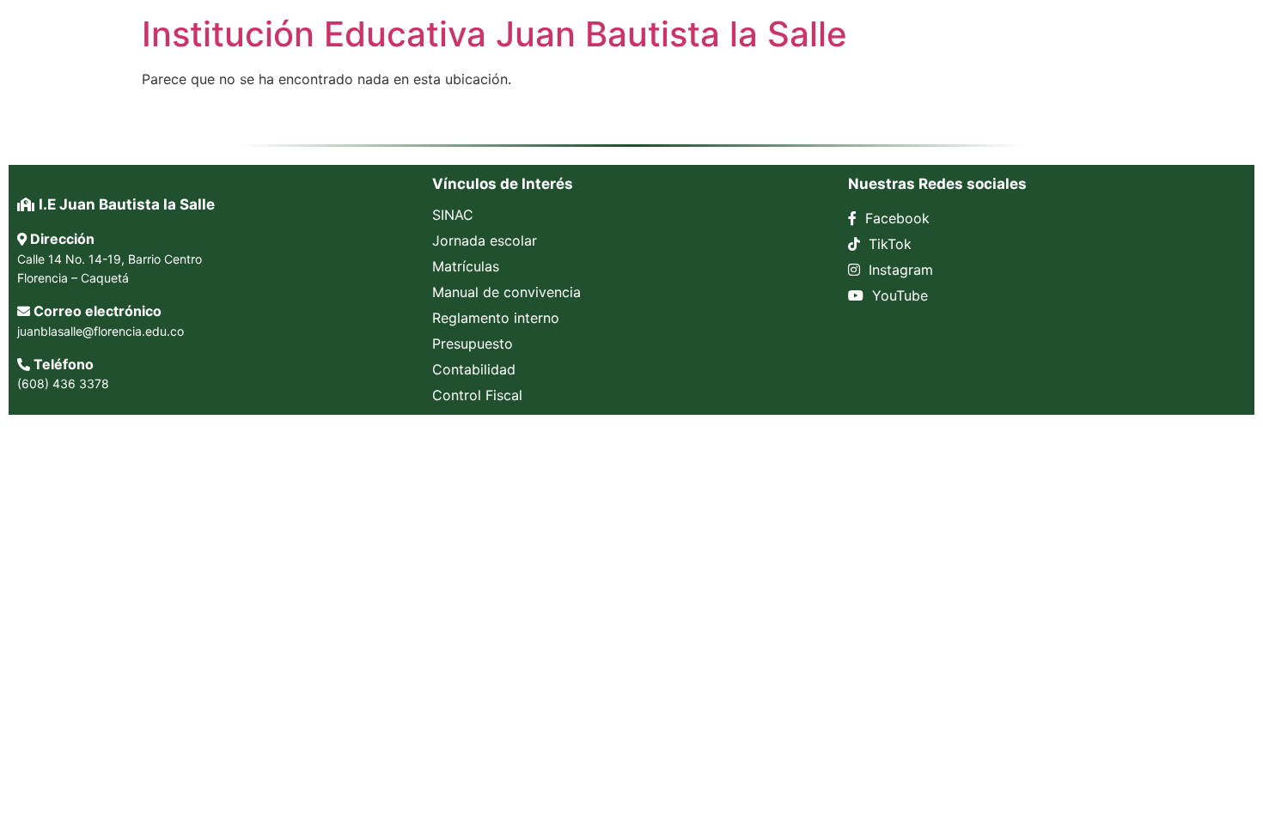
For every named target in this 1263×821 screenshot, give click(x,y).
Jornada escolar (484, 240)
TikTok (888, 243)
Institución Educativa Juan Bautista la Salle (494, 34)
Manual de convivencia (506, 292)
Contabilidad (474, 369)
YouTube (898, 295)
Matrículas (465, 266)
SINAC (452, 214)
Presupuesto (472, 343)
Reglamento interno (495, 317)
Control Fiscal (477, 395)
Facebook (895, 218)
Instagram (898, 269)
